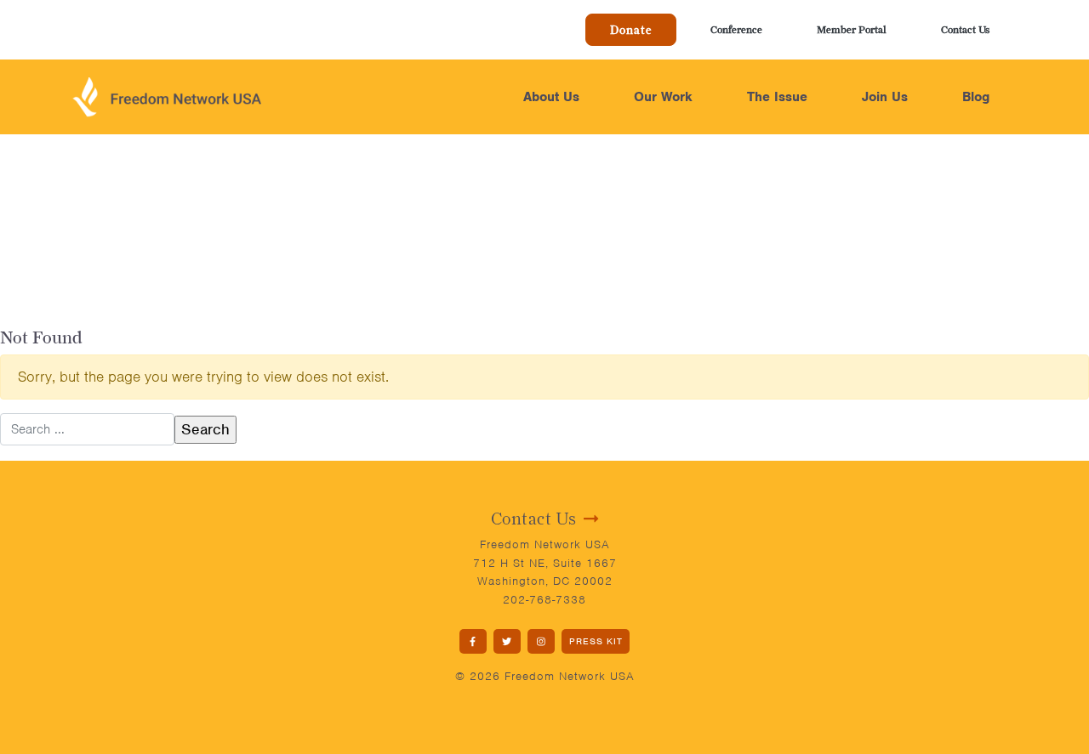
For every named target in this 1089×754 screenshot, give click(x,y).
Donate (631, 30)
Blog (975, 96)
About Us (551, 96)
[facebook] (473, 641)
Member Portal (852, 29)
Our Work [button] (663, 96)
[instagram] (541, 641)
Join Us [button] (885, 96)
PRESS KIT (596, 641)
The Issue (777, 96)
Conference (736, 29)
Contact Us (965, 29)
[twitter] (507, 641)
